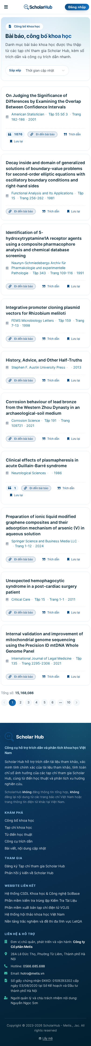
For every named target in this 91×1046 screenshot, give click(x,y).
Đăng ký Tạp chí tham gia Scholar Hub (35, 866)
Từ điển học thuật (18, 834)
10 (68, 702)
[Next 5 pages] (60, 702)
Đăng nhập (77, 7)
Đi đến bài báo (45, 134)
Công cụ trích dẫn (18, 841)
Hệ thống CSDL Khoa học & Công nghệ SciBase (42, 893)
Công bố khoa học (19, 820)
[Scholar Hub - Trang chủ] (38, 7)
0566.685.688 (34, 966)
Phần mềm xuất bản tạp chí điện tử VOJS (37, 907)
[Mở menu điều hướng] (6, 7)
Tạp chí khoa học (18, 827)
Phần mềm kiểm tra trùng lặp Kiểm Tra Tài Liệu (41, 900)
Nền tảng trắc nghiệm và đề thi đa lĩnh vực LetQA (43, 921)
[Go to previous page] (4, 702)
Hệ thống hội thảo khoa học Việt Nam (35, 914)
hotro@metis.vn (32, 973)
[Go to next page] (76, 702)
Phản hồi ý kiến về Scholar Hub (29, 873)
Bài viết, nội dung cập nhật (25, 848)
